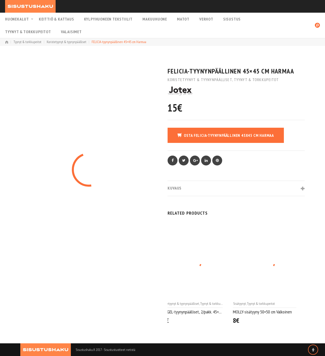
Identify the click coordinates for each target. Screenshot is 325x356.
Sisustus (232, 19)
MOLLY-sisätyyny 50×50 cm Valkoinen (197, 312)
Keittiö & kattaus (56, 19)
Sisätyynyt (174, 303)
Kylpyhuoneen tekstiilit (108, 19)
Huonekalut (17, 19)
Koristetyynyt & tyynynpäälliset (66, 42)
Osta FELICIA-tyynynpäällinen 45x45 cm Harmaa (229, 135)
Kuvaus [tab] (175, 188)
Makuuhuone (154, 19)
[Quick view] (228, 320)
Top (313, 350)
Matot (183, 19)
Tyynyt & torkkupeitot (28, 31)
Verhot (206, 19)
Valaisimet (71, 31)
